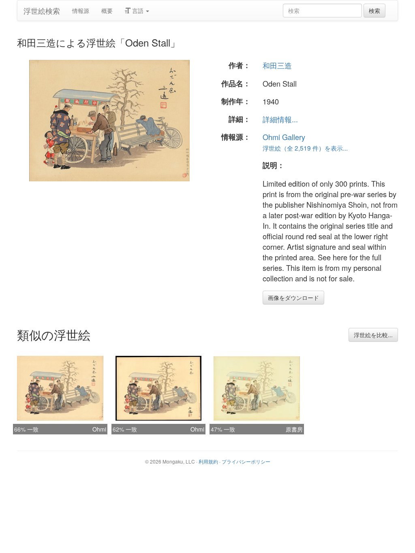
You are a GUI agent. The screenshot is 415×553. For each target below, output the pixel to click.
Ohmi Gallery (284, 137)
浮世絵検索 (42, 10)
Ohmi (99, 429)
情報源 (80, 10)
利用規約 (208, 461)
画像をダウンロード (293, 298)
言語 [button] (137, 10)
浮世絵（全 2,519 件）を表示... (305, 147)
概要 (107, 10)
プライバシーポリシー (246, 461)
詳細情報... (280, 119)
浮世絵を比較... (373, 335)
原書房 (294, 429)
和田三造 (277, 65)
